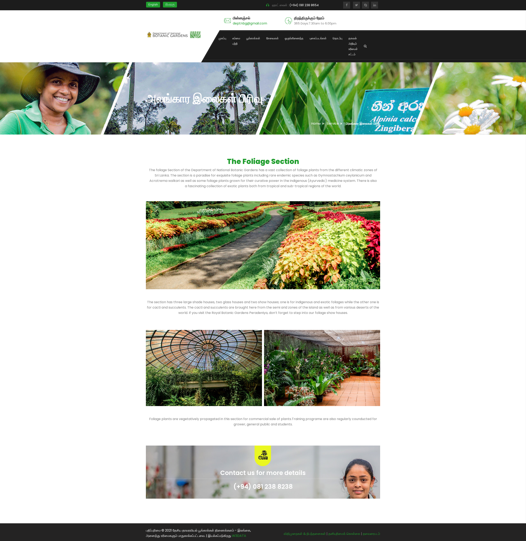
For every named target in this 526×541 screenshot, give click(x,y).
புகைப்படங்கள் (318, 38)
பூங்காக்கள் (253, 38)
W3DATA (239, 535)
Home (316, 123)
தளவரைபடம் (371, 533)
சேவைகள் (272, 38)
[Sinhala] (170, 4)
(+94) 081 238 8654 (305, 5)
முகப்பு (222, 38)
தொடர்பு (337, 38)
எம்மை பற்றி (236, 41)
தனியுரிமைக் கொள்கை (344, 533)
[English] (153, 4)
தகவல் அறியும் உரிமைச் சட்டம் (353, 46)
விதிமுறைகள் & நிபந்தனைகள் (305, 533)
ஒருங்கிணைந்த (294, 38)
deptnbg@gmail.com (250, 23)
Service (333, 123)
